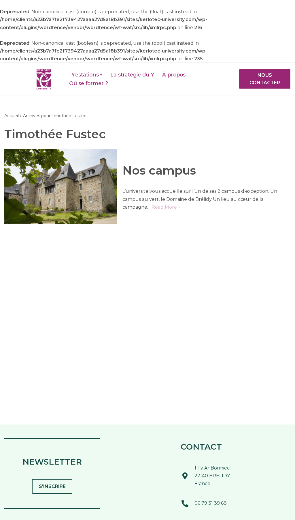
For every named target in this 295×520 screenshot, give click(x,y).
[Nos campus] (60, 186)
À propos (174, 75)
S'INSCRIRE (52, 486)
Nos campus (159, 170)
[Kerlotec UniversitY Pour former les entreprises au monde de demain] (44, 79)
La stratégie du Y (132, 75)
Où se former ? (88, 83)
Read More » (166, 207)
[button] (101, 75)
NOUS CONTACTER (264, 78)
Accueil (11, 115)
